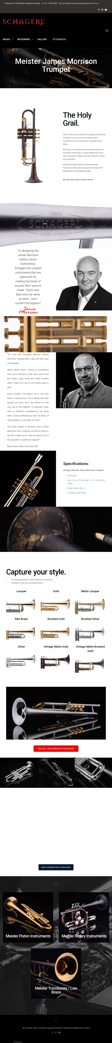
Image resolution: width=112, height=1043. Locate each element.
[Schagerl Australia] (24, 22)
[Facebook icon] (99, 9)
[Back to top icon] (56, 1021)
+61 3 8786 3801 (51, 3)
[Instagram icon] (102, 9)
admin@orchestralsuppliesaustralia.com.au (80, 3)
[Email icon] (106, 9)
